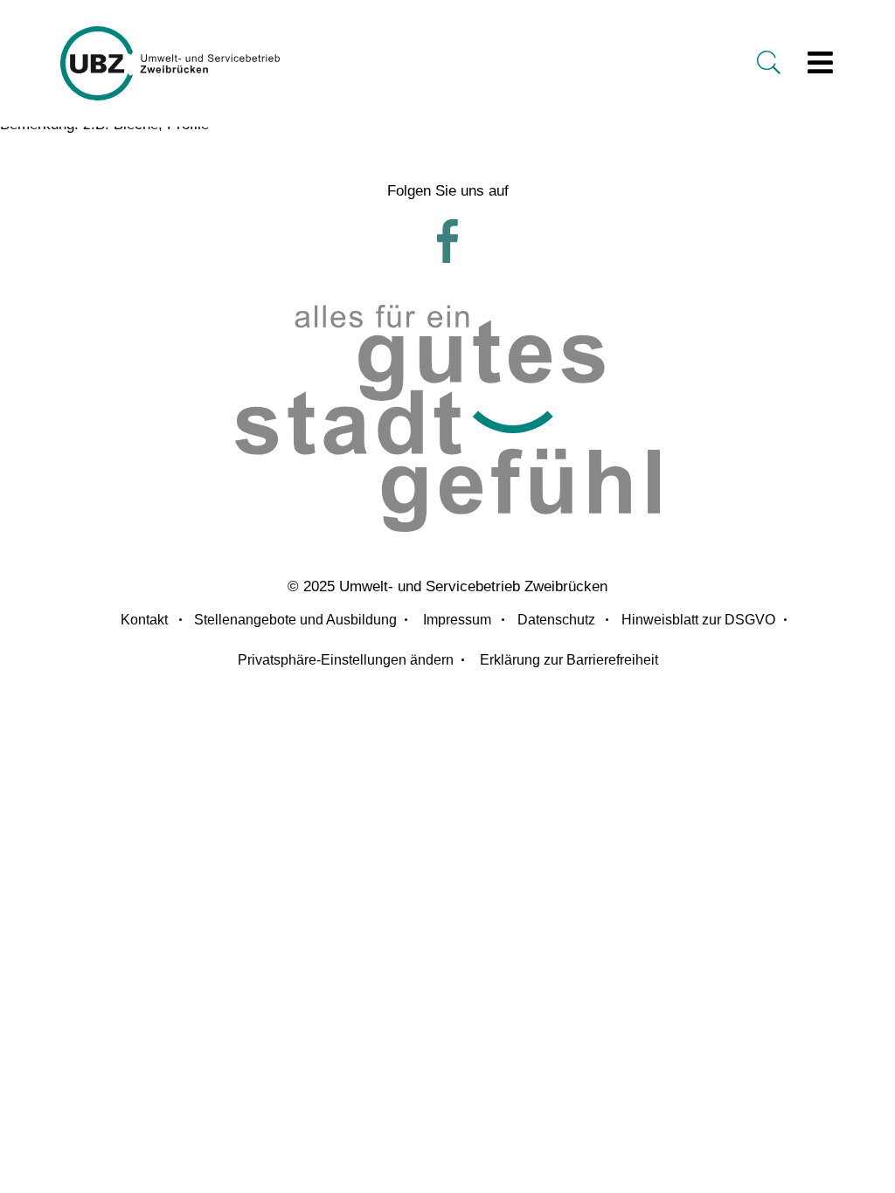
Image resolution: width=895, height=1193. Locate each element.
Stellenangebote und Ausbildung (295, 619)
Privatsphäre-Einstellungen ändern (346, 659)
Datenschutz (556, 619)
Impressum (457, 619)
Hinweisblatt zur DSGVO (698, 619)
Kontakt (144, 619)
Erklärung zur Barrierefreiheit (569, 659)
